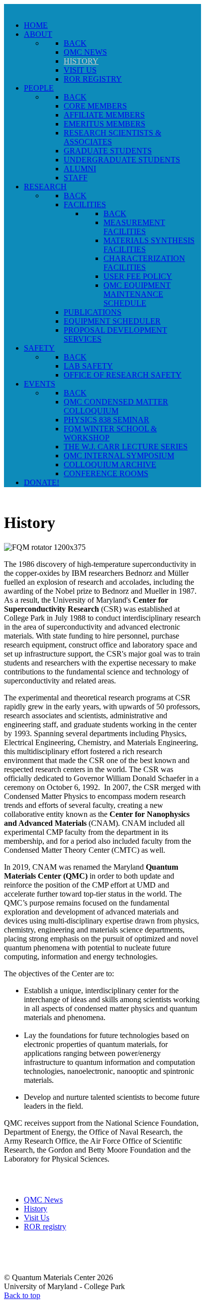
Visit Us (36, 1217)
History (35, 1208)
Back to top (22, 1295)
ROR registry (45, 1226)
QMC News (43, 1199)
